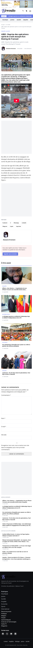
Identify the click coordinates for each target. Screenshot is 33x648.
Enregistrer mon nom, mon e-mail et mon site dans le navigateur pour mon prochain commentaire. (15, 447)
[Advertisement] (16, 137)
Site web (3, 435)
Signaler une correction (10, 254)
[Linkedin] (15, 633)
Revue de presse (6, 611)
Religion (3, 616)
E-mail (3, 426)
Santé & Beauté (6, 620)
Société (19, 20)
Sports (3, 606)
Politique (4, 613)
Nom (3, 418)
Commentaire (6, 395)
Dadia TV (4, 624)
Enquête (25, 20)
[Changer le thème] (26, 11)
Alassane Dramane (11, 48)
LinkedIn (24, 223)
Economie (4, 604)
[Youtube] (11, 633)
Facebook (4, 223)
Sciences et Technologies (8, 622)
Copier (11, 226)
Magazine (4, 626)
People (3, 618)
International (6, 314)
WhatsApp (16, 223)
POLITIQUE (5, 20)
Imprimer (18, 226)
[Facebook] (2, 633)
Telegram (4, 226)
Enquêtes (11, 641)
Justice (12, 20)
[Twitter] (7, 633)
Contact (6, 641)
